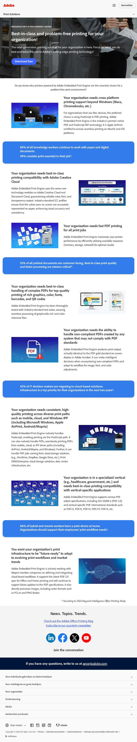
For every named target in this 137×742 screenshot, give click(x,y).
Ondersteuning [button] (12, 699)
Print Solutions (11, 14)
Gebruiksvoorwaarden (55, 732)
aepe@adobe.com (95, 664)
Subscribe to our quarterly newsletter (68, 625)
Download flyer (24, 61)
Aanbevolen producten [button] (16, 714)
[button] (114, 5)
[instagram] (37, 725)
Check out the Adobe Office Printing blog (68, 621)
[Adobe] (9, 5)
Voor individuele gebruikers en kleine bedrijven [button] (28, 676)
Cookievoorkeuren (74, 732)
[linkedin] (49, 725)
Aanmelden (127, 5)
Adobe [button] (8, 706)
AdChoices (12, 736)
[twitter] (43, 725)
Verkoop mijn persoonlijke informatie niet (101, 732)
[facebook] (32, 725)
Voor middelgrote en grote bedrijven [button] (23, 684)
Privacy (41, 732)
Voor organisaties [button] (13, 691)
